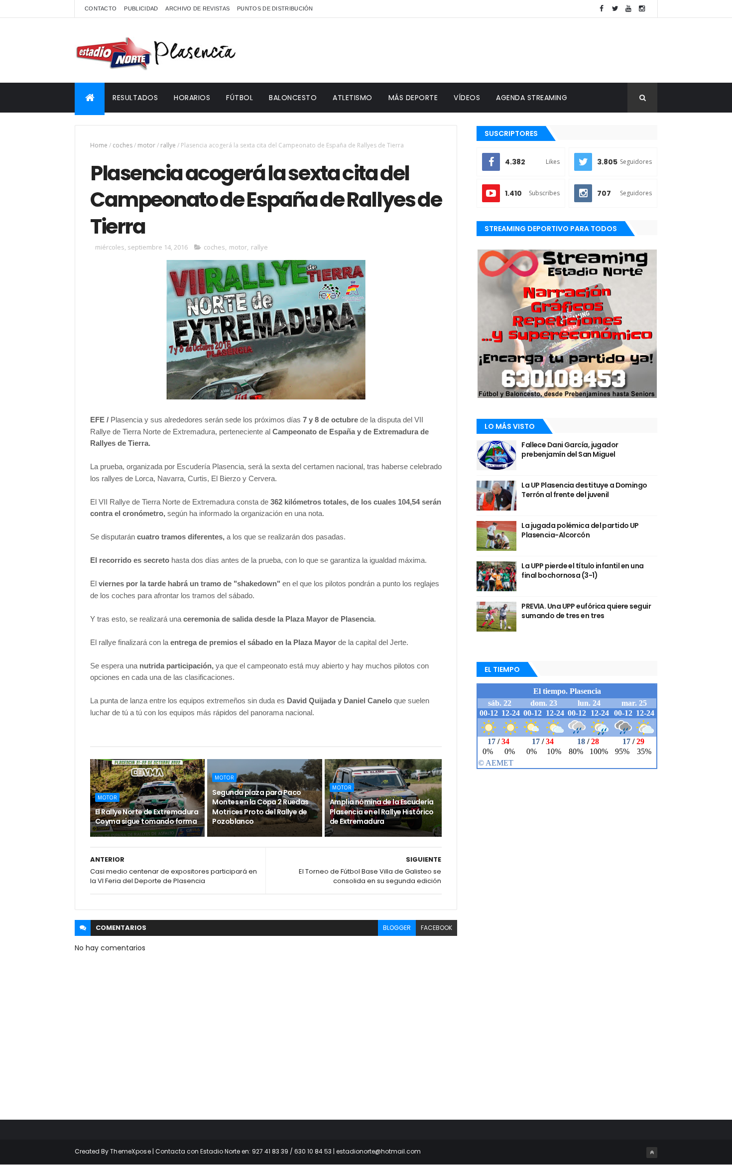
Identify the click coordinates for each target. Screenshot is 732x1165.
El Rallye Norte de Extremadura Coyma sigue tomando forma (146, 817)
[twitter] (615, 8)
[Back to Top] (651, 1152)
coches (122, 145)
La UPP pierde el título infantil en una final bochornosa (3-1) (582, 571)
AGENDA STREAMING (531, 98)
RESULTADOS (135, 98)
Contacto (101, 8)
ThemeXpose (130, 1151)
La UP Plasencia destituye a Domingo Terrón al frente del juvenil (584, 490)
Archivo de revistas (197, 8)
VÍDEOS (467, 98)
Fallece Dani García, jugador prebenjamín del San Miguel (569, 450)
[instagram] (641, 8)
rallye (168, 145)
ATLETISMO (352, 98)
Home (99, 145)
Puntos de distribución (275, 8)
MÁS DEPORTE (413, 98)
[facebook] (601, 8)
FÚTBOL (239, 98)
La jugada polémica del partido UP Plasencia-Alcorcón (580, 530)
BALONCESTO (293, 98)
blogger (397, 927)
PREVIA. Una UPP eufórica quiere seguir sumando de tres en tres (586, 611)
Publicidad (141, 8)
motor (146, 145)
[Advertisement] (476, 50)
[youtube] (628, 8)
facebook (436, 927)
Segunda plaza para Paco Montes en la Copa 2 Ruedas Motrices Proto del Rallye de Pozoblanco (260, 807)
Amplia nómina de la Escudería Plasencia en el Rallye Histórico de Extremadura (382, 811)
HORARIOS (192, 98)
